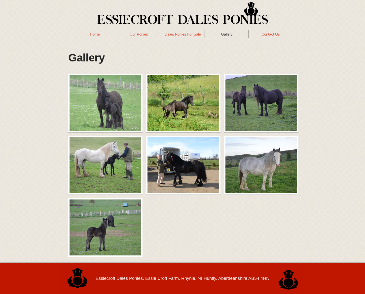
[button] (105, 103)
